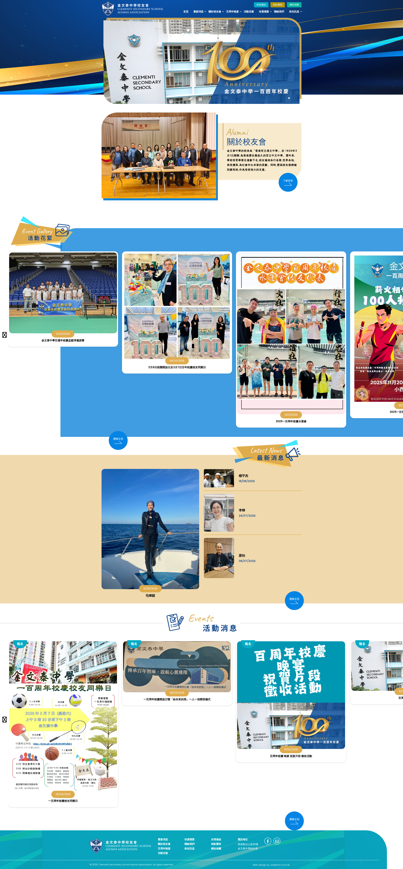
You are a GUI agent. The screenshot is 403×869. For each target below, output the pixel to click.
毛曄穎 (150, 595)
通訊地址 (243, 839)
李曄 (242, 510)
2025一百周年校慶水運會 (177, 421)
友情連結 (261, 4)
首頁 (185, 11)
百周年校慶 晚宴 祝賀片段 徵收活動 (177, 756)
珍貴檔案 (264, 11)
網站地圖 (294, 4)
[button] (289, 98)
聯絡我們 (279, 11)
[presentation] (98, 63)
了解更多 (288, 180)
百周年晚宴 (232, 11)
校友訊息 (294, 11)
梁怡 (242, 555)
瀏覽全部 (118, 439)
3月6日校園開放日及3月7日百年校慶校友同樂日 (63, 367)
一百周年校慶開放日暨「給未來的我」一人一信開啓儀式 (62, 699)
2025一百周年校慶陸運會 (291, 412)
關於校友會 (215, 11)
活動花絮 (249, 11)
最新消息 (198, 11)
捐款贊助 (277, 4)
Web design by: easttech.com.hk (271, 864)
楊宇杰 (243, 475)
